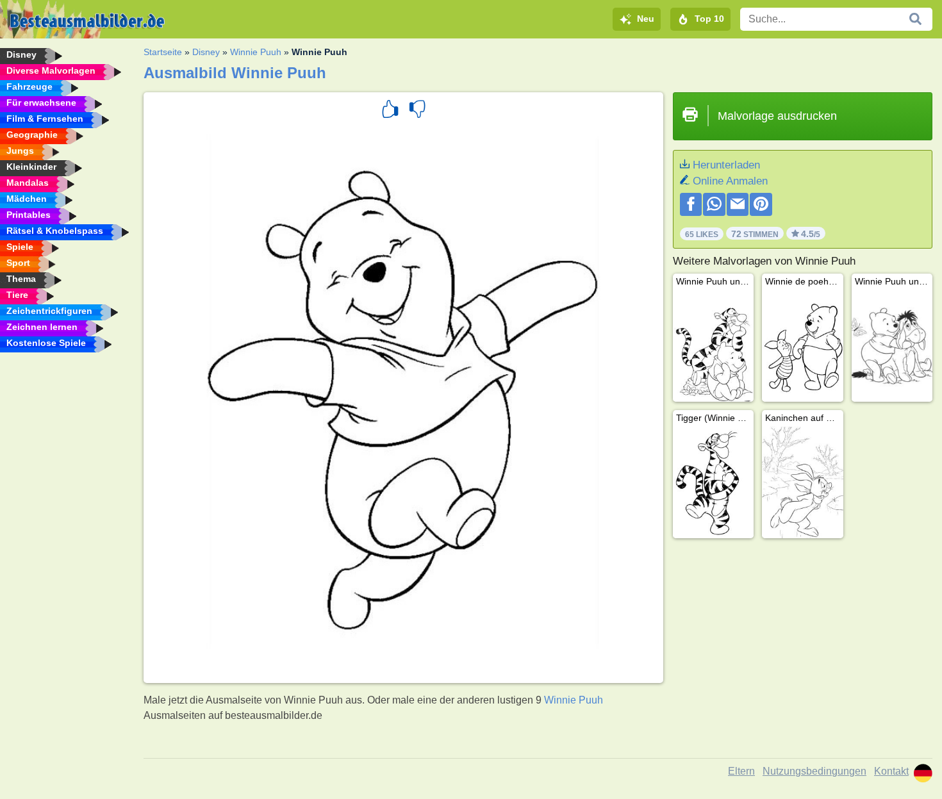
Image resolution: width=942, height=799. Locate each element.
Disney (206, 52)
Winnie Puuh (255, 52)
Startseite (163, 52)
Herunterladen (726, 165)
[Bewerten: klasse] (390, 111)
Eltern (741, 771)
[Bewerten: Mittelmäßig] (417, 111)
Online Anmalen (730, 181)
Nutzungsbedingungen (814, 771)
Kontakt (891, 771)
